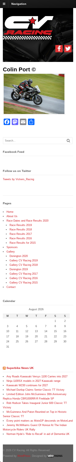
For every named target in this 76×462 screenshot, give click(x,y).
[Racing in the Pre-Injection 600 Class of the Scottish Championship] (28, 37)
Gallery (10, 251)
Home (9, 211)
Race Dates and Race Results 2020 (27, 220)
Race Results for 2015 (23, 242)
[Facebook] (59, 48)
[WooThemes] (54, 455)
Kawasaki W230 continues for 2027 (27, 385)
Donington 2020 (19, 256)
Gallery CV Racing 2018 (24, 264)
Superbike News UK (20, 368)
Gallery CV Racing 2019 (24, 260)
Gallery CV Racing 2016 (24, 278)
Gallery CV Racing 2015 (24, 282)
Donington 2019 (19, 269)
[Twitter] (68, 48)
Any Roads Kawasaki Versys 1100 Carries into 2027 (36, 376)
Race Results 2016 (21, 238)
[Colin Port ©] (34, 112)
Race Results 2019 (21, 225)
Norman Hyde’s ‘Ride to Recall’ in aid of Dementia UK (38, 433)
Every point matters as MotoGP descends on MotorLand (39, 420)
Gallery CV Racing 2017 (24, 273)
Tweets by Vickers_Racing (18, 179)
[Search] (68, 140)
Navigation (18, 3)
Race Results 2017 (21, 233)
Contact (11, 286)
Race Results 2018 (21, 229)
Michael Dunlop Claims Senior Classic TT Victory (35, 389)
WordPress (23, 455)
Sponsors (12, 247)
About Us (11, 216)
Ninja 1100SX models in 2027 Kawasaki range (33, 380)
